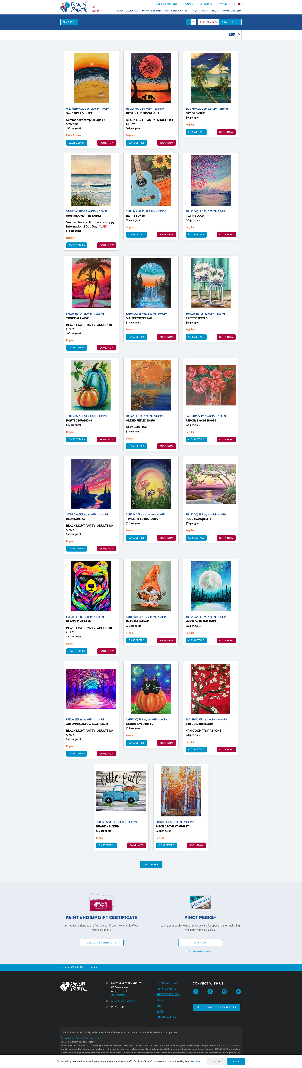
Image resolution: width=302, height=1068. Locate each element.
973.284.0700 (117, 1007)
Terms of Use (67, 1038)
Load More (151, 864)
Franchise (188, 4)
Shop (204, 10)
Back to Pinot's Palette (168, 4)
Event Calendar (128, 10)
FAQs (194, 10)
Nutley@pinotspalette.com (124, 1000)
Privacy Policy (82, 1038)
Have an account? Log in (200, 951)
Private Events (152, 10)
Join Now (200, 942)
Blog (215, 10)
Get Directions (118, 994)
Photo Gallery (232, 10)
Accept (236, 1061)
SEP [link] (232, 35)
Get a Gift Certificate (102, 942)
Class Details (77, 142)
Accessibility (97, 1038)
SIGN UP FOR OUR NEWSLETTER (216, 1007)
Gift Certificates (176, 10)
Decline (216, 1061)
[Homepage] (83, 986)
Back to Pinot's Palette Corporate (81, 966)
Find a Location (205, 4)
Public (208, 22)
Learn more (195, 1061)
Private (230, 22)
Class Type (69, 22)
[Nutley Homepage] (74, 7)
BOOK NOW (107, 142)
